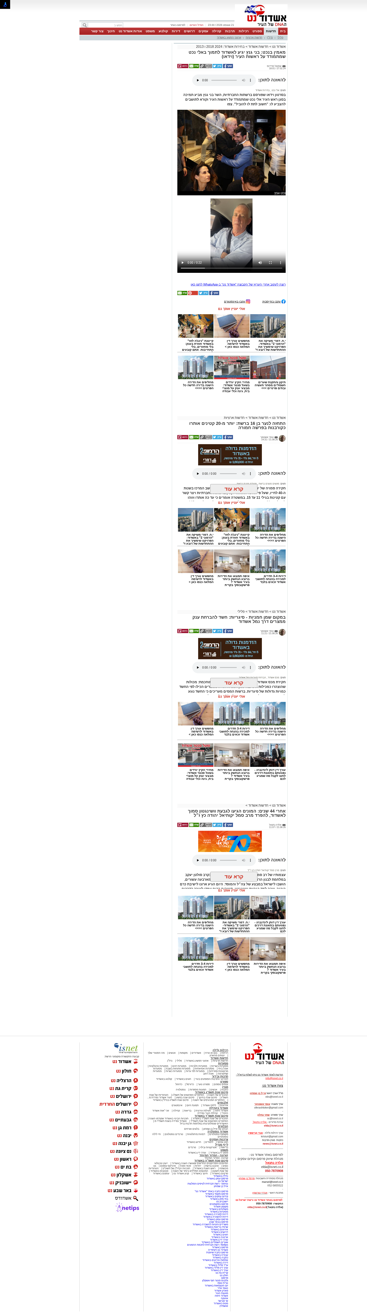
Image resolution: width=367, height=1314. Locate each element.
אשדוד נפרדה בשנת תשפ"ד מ (170, 1121)
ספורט (257, 31)
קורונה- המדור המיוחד (216, 1157)
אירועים (224, 1105)
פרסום (224, 1277)
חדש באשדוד (194, 1142)
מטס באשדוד (221, 1303)
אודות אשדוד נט (130, 31)
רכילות (244, 31)
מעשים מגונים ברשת (268, 483)
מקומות (184, 1052)
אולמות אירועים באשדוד (215, 1260)
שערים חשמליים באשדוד (215, 1242)
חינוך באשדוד (200, 1173)
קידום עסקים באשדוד (216, 1196)
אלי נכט (275, 90)
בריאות (187, 1110)
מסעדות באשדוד (219, 1211)
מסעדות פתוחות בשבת (178, 1068)
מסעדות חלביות (198, 1066)
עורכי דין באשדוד (197, 1152)
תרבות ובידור (220, 1076)
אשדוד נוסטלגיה (217, 1131)
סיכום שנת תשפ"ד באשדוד (211, 1115)
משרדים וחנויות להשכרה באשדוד (210, 1224)
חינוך (111, 31)
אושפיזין (224, 1305)
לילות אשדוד (209, 1105)
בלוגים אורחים (191, 1128)
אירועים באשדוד (219, 1229)
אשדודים (196, 1052)
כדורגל (178, 1084)
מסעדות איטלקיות (158, 1066)
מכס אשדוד (273, 677)
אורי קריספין (255, 1132)
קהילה (216, 31)
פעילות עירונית (203, 1110)
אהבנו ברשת (212, 1165)
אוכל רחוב (208, 1073)
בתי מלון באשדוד (219, 1198)
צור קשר (97, 31)
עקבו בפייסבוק (271, 301)
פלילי (280, 37)
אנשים (172, 1052)
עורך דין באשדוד (219, 1270)
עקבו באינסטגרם (235, 301)
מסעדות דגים (179, 1066)
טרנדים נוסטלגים (174, 1134)
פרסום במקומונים (219, 1204)
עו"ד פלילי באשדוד (218, 1265)
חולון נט (223, 1275)
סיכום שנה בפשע (185, 1097)
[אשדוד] (261, 27)
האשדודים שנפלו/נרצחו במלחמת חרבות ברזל (204, 1123)
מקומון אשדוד (220, 1206)
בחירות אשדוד (262, 90)
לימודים (209, 1142)
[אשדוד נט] (259, 1065)
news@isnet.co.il (273, 1143)
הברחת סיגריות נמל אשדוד (252, 677)
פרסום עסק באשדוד (217, 1178)
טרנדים (192, 1147)
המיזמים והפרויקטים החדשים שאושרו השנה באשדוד (199, 1163)
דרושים (189, 31)
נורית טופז (222, 1283)
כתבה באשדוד (220, 1257)
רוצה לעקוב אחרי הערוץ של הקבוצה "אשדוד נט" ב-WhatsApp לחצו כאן (238, 284)
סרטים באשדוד (220, 1173)
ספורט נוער (204, 1084)
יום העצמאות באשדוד (216, 1285)
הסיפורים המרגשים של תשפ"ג (188, 1094)
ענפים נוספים (221, 1084)
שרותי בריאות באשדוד (216, 1226)
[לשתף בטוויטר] (217, 67)
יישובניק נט (222, 1201)
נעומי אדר (222, 1288)
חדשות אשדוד (258, 46)
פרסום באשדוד (219, 1247)
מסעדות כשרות (174, 1071)
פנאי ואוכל (185, 1165)
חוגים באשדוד (183, 1078)
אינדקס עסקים (168, 1165)
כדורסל (190, 1084)
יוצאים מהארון (217, 1055)
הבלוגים (223, 1126)
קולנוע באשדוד (164, 1078)
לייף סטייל (221, 1144)
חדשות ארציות (254, 37)
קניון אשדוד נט (181, 1173)
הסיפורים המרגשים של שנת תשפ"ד (209, 1121)
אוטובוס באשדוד (159, 1170)
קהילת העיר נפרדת (208, 1113)
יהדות (198, 1165)
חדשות (271, 31)
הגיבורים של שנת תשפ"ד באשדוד (210, 1118)
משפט (150, 31)
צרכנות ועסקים (218, 1139)
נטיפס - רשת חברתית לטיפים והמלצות (208, 1183)
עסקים (203, 31)
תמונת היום (192, 1105)
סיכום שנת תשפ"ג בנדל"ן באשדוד (171, 1100)
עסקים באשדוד (161, 1173)
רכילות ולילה (220, 1050)
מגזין (225, 1087)
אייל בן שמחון (221, 1186)
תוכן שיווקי (222, 1142)
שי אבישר (223, 1300)
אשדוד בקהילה (218, 1108)
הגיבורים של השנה (218, 1094)
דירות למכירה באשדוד (216, 1214)
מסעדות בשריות (219, 1066)
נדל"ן (270, 37)
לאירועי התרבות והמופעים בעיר (211, 1078)
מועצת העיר (221, 1293)
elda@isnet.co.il (273, 1125)
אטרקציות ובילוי (208, 1147)
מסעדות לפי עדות (195, 1071)
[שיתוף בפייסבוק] (227, 67)
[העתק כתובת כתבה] (205, 67)
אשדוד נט (278, 46)
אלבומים (222, 1102)
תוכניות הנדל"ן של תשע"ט (176, 1168)
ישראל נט (223, 1181)
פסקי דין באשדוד (219, 1152)
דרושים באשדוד (219, 1232)
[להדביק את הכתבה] (192, 294)
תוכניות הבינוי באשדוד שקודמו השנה (168, 1118)
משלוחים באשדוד (218, 1209)
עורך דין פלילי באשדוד (216, 1267)
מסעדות (223, 1063)
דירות (176, 31)
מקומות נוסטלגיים (218, 1134)
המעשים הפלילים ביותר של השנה (190, 1170)
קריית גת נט (222, 1272)
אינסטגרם (177, 1105)
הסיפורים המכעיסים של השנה (209, 1100)
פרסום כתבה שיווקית (217, 1252)
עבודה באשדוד (219, 1254)
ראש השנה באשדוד (204, 1168)
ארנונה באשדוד (219, 1237)
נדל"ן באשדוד (220, 1176)
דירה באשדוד (221, 1262)
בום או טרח (211, 1052)
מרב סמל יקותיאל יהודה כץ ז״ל (263, 870)
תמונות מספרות (197, 1089)
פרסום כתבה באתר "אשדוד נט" (211, 1191)
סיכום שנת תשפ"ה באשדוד (211, 1160)
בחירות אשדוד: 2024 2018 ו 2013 (220, 46)
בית (283, 31)
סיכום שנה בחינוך (207, 1097)
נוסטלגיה (181, 1089)
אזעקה (224, 1298)
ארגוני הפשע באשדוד (229, 37)
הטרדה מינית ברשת (247, 483)
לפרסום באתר (177, 25)
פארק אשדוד (221, 1290)
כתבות (224, 1089)
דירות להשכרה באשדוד (215, 1216)
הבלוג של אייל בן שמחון (215, 1128)
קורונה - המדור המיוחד (213, 1155)
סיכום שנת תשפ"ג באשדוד (211, 1092)
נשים (225, 1165)
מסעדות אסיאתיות (204, 1068)
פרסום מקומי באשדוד (216, 1193)
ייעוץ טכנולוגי (161, 1163)
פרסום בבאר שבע (218, 1221)
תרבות (230, 31)
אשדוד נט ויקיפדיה (217, 1249)
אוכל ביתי (222, 1068)
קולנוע (163, 31)
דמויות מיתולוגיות (196, 1134)
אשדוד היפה (221, 1110)
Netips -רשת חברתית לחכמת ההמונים (207, 1244)
